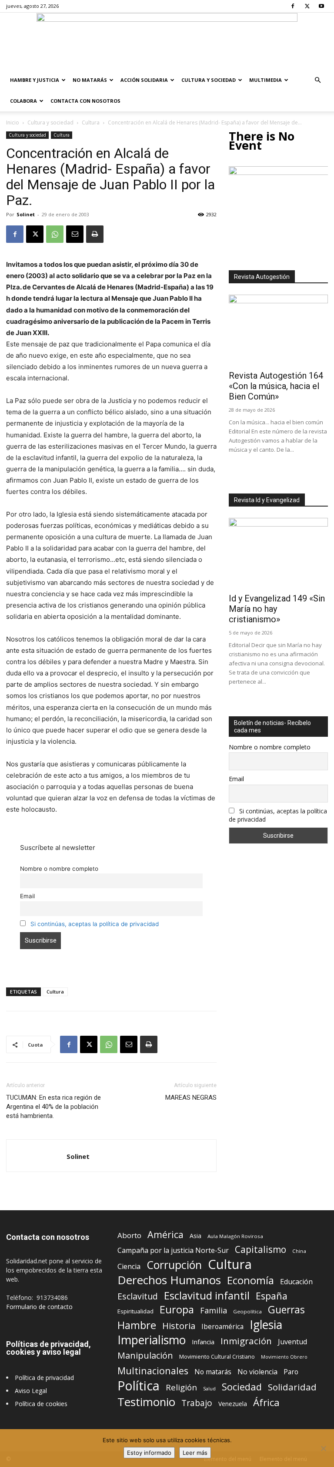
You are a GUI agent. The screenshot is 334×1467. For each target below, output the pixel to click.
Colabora (23, 100)
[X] (307, 6)
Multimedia (265, 80)
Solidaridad (292, 1387)
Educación (296, 1281)
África (266, 1402)
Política (138, 1385)
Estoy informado (149, 1452)
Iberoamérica (222, 1326)
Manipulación (145, 1355)
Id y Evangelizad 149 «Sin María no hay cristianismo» (277, 608)
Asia (195, 1236)
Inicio (12, 122)
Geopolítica (247, 1311)
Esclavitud (137, 1296)
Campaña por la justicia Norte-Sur (173, 1250)
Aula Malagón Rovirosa (235, 1236)
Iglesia (266, 1324)
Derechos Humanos (169, 1280)
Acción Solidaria (144, 80)
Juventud (292, 1341)
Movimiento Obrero (284, 1357)
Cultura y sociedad (208, 80)
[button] (317, 80)
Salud (209, 1388)
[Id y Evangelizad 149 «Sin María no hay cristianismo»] (278, 554)
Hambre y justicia (34, 80)
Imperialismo (151, 1340)
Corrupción (174, 1264)
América (165, 1234)
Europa (177, 1309)
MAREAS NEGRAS (191, 1097)
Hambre (136, 1325)
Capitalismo (260, 1249)
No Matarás (90, 80)
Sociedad (242, 1386)
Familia (213, 1310)
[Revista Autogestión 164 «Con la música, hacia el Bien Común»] (278, 330)
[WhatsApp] (54, 234)
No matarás (212, 1371)
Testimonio (146, 1402)
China (299, 1251)
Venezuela (232, 1404)
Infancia (203, 1341)
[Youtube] (321, 6)
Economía (250, 1280)
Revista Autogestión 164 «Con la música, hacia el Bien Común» (276, 386)
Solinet (26, 214)
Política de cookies (41, 1404)
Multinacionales (152, 1370)
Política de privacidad (44, 1377)
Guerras (286, 1309)
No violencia (257, 1371)
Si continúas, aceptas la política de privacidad (94, 923)
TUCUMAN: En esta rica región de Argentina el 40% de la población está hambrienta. (53, 1107)
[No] (323, 1448)
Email (27, 896)
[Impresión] (95, 234)
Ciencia (128, 1266)
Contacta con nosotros (85, 100)
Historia (178, 1325)
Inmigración (246, 1341)
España (271, 1295)
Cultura (91, 122)
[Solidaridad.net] (167, 41)
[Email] (75, 234)
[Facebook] (292, 6)
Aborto (129, 1235)
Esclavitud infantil (207, 1295)
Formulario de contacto (39, 1307)
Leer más (195, 1452)
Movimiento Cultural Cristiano (217, 1356)
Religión (181, 1387)
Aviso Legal (31, 1390)
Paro (291, 1371)
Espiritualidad (135, 1311)
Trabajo (196, 1403)
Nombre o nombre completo (59, 868)
